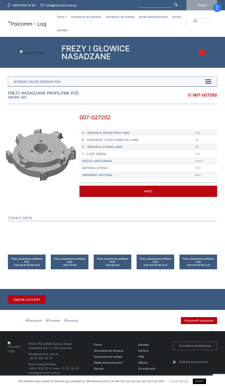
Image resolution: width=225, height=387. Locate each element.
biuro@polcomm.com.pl (44, 372)
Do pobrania (146, 368)
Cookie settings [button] (178, 381)
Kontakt (62, 30)
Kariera (143, 350)
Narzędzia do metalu (120, 17)
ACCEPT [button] (199, 381)
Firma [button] (60, 17)
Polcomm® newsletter (199, 320)
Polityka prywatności (193, 362)
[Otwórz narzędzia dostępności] (217, 8)
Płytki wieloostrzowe (153, 17)
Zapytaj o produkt (26, 299)
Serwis (176, 17)
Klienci (142, 362)
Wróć (148, 191)
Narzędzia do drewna (86, 17)
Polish (201, 5)
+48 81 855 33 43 (23, 5)
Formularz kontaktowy (195, 345)
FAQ (141, 356)
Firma (98, 344)
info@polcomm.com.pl (61, 5)
